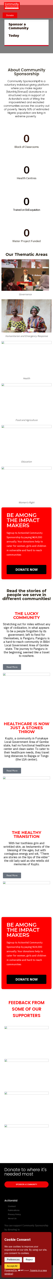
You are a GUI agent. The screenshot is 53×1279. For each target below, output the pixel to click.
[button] (47, 6)
